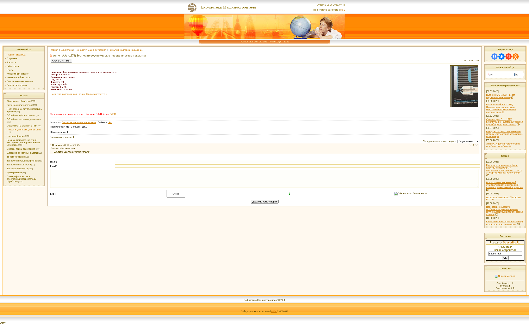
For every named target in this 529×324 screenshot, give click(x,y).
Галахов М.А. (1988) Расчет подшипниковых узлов (500, 96)
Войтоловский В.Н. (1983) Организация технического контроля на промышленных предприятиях (501, 108)
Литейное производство (19, 105)
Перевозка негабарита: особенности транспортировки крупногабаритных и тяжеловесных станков (504, 211)
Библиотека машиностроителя (505, 248)
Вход (286, 41)
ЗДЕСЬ (113, 114)
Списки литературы (17, 85)
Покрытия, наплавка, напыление (24, 129)
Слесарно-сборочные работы (22, 153)
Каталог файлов (258, 41)
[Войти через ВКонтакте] (501, 56)
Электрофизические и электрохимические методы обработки (21, 179)
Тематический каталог (18, 77)
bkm (110, 122)
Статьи (10, 70)
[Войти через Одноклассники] (515, 56)
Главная (244, 41)
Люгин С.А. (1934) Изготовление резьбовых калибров (503, 144)
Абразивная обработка (19, 101)
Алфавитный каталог (18, 73)
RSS (342, 9)
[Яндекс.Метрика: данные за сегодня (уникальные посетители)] (505, 276)
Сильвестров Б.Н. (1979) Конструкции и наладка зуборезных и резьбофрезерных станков (504, 121)
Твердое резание (16, 156)
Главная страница (16, 54)
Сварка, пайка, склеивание (21, 149)
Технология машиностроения (22, 160)
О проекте (12, 58)
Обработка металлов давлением (24, 119)
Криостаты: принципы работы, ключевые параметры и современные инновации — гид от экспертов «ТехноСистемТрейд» (504, 169)
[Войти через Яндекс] (508, 56)
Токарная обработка (17, 168)
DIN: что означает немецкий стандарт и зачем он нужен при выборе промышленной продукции (504, 185)
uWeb (274, 311)
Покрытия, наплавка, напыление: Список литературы (79, 94)
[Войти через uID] (494, 56)
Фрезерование (14, 172)
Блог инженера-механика (20, 81)
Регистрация (275, 41)
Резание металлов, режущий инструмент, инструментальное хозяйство (23, 142)
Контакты (11, 62)
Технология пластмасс (19, 164)
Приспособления (16, 136)
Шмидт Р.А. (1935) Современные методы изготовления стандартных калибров (504, 134)
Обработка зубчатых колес (21, 115)
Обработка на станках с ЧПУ (22, 125)
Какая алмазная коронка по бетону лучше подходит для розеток (504, 222)
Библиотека (13, 66)
